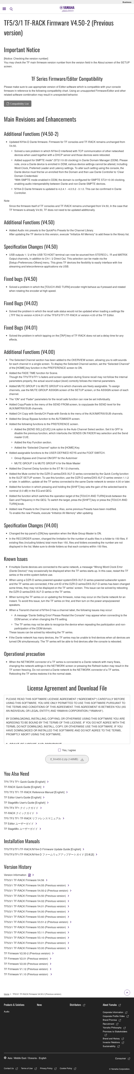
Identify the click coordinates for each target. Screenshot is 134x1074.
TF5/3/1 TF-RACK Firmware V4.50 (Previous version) (35, 896)
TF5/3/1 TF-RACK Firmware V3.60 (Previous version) (35, 917)
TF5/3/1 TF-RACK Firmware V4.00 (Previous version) (35, 911)
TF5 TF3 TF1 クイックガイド (21, 808)
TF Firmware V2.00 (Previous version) (26, 964)
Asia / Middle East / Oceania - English (27, 1058)
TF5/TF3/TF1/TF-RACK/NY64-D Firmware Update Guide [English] (42, 849)
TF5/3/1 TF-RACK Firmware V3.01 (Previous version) (35, 943)
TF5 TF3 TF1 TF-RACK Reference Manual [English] (34, 792)
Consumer (120, 1058)
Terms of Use (27, 1068)
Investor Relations (111, 1042)
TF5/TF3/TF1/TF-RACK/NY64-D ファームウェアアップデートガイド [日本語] (49, 854)
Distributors (75, 1005)
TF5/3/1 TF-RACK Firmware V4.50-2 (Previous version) (36, 890)
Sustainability (109, 1046)
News (39, 1005)
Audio (6, 1011)
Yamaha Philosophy (112, 1027)
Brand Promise (110, 1019)
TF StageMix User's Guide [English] (24, 802)
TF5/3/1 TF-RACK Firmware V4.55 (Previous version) (35, 885)
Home (6, 994)
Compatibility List (19, 103)
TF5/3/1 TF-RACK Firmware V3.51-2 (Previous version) (36, 922)
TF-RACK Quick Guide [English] (22, 787)
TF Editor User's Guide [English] (22, 797)
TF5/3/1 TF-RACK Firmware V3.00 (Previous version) (35, 948)
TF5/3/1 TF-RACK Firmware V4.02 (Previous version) (35, 901)
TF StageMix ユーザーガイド (21, 829)
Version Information (15, 875)
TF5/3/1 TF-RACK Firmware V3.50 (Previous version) (35, 927)
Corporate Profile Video (114, 1016)
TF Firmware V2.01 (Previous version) (26, 958)
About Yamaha (110, 1005)
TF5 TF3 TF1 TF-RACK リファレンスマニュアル (32, 818)
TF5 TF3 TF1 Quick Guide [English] (24, 782)
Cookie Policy (66, 1068)
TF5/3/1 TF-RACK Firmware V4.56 (24, 880)
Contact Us (9, 1068)
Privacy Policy (46, 1068)
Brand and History (111, 1038)
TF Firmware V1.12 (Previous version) (26, 969)
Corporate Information (113, 1012)
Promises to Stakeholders (115, 1031)
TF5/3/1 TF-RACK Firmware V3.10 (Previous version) (35, 937)
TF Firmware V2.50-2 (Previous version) (27, 953)
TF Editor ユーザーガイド (19, 823)
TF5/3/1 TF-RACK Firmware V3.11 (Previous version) (35, 932)
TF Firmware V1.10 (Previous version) (26, 974)
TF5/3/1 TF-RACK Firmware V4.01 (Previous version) (35, 906)
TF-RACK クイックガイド (19, 813)
